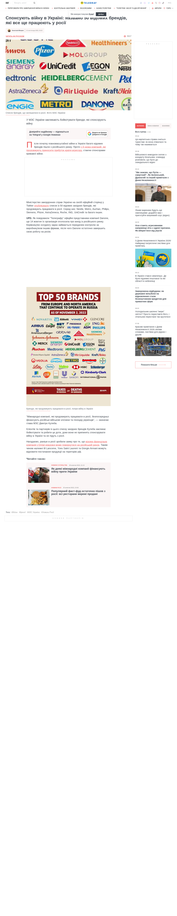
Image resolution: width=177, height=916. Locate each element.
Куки (91, 14)
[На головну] (88, 3)
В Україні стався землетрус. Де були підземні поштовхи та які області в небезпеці (150, 278)
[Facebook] (141, 3)
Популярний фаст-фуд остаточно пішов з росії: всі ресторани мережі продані (78, 492)
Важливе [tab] (166, 126)
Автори (158, 8)
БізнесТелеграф (103, 8)
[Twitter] (156, 2)
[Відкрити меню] (7, 3)
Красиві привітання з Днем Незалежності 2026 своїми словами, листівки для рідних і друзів (150, 331)
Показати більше (149, 365)
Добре (101, 14)
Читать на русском (15, 36)
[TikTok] (163, 3)
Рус (169, 3)
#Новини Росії (47, 512)
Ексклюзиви (86, 8)
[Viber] (145, 3)
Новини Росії (56, 487)
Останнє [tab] (140, 126)
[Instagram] (159, 3)
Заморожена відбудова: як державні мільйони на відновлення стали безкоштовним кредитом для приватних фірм (150, 296)
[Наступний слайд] (172, 8)
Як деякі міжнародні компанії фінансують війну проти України (78, 470)
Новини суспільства (59, 465)
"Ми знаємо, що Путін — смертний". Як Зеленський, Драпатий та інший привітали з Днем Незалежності (152, 176)
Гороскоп (171, 8)
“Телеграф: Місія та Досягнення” (131, 8)
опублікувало (41, 205)
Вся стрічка (140, 132)
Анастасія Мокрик (18, 30)
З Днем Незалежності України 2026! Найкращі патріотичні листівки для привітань (153, 243)
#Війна (14, 512)
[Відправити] (34, 3)
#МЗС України (33, 512)
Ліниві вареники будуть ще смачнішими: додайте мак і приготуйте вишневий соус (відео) (152, 213)
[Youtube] (152, 3)
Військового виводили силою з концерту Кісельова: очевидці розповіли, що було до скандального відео (150, 158)
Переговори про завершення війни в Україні (28, 8)
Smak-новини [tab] (153, 126)
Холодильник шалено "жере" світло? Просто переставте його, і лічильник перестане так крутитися (152, 314)
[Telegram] (149, 3)
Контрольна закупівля (64, 8)
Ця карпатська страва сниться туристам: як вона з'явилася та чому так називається (150, 142)
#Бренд (22, 512)
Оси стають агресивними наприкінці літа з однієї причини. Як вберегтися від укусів (152, 228)
